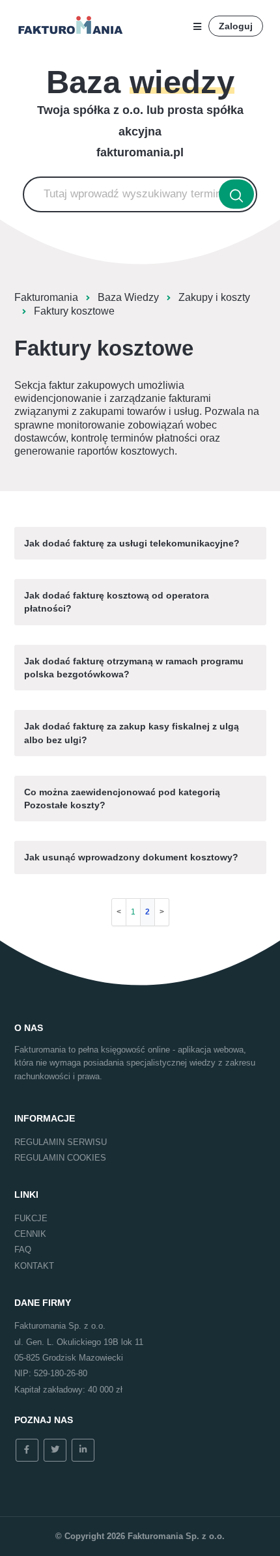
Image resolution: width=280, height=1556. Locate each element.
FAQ (22, 1249)
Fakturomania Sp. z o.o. (176, 1536)
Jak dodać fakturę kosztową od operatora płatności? (116, 602)
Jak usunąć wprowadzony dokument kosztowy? (131, 857)
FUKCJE (31, 1218)
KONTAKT (34, 1266)
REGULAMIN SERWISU (60, 1142)
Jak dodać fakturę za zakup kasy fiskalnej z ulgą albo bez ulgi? (131, 732)
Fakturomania (46, 297)
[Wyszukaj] (236, 194)
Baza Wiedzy (128, 297)
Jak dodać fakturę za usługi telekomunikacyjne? (132, 543)
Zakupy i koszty (214, 297)
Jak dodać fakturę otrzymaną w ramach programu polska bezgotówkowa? (134, 667)
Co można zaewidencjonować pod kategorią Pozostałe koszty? (122, 798)
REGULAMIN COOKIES (60, 1158)
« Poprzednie (118, 912)
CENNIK (30, 1234)
